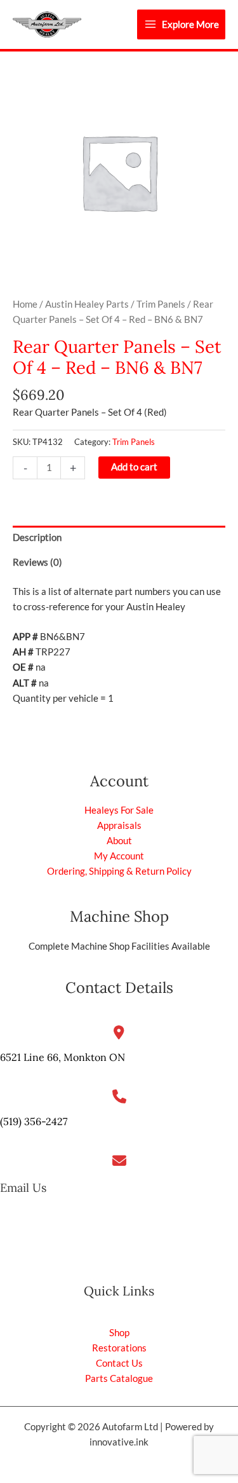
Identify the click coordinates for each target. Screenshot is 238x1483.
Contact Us (119, 1363)
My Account (119, 856)
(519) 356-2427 (33, 1121)
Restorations (119, 1348)
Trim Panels (160, 304)
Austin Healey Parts (87, 304)
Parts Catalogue (119, 1378)
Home (25, 304)
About (119, 840)
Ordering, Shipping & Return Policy (119, 871)
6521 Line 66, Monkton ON (62, 1057)
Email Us (23, 1187)
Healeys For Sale (119, 810)
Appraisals (119, 825)
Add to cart (134, 466)
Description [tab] (37, 537)
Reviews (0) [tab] (37, 562)
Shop (119, 1332)
